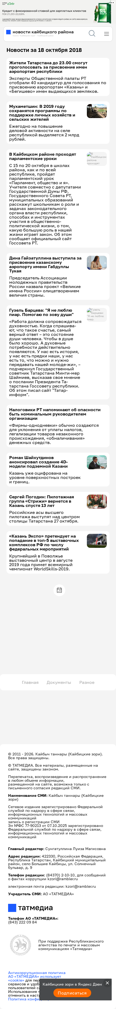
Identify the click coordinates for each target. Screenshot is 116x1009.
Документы (59, 682)
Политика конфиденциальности (38, 999)
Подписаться (72, 993)
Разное (86, 682)
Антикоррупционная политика (37, 972)
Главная (30, 682)
